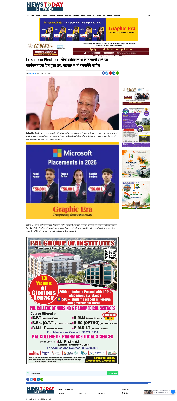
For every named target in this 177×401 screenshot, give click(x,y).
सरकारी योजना (68, 15)
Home (32, 15)
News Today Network (65, 389)
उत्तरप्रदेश (45, 15)
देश (93, 15)
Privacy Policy (82, 393)
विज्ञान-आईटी (117, 15)
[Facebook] (122, 393)
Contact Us (101, 393)
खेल (104, 15)
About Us (61, 393)
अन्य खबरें (99, 15)
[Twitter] (124, 393)
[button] (27, 16)
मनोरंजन (83, 15)
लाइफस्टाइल (76, 15)
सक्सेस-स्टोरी (60, 15)
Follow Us (125, 389)
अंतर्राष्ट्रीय (109, 15)
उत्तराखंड (38, 15)
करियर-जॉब (52, 15)
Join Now (113, 373)
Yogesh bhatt (32, 73)
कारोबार (89, 15)
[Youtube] (126, 393)
